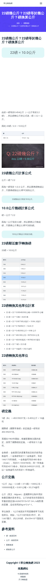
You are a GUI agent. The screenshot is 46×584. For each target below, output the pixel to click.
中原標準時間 (23, 574)
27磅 (4, 299)
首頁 (18, 23)
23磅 (4, 282)
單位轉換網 (7, 3)
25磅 (4, 290)
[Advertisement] (23, 84)
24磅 (4, 286)
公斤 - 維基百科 (12, 540)
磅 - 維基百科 (11, 536)
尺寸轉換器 (23, 579)
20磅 (4, 268)
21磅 (4, 273)
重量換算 (26, 23)
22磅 (4, 277)
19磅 (4, 264)
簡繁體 (23, 577)
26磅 (4, 295)
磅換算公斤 (10, 549)
